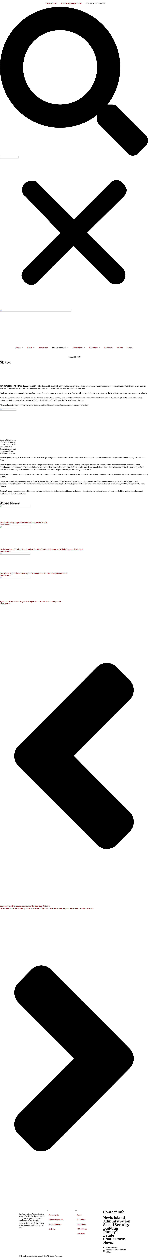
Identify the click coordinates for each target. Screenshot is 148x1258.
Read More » (5, 525)
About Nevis (54, 1215)
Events (129, 348)
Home (18, 348)
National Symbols (56, 1220)
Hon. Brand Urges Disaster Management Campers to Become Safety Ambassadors (33, 573)
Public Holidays (55, 1224)
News (29, 348)
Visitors (120, 348)
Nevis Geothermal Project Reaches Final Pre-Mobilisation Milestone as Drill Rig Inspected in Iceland (41, 549)
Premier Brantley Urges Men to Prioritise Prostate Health (23, 523)
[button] (74, 81)
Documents (43, 348)
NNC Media (81, 1224)
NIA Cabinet (77, 348)
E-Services (93, 348)
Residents (108, 348)
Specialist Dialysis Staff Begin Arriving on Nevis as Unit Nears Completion (30, 602)
